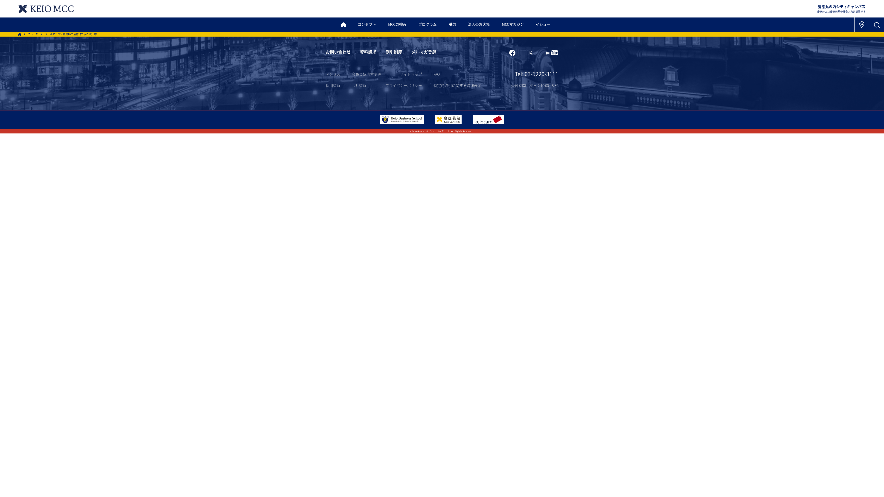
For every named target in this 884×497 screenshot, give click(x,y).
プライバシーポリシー (403, 85)
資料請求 (368, 52)
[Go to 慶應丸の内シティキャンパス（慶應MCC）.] (19, 34)
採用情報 (333, 85)
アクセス (333, 74)
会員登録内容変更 (366, 74)
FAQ (436, 74)
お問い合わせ (338, 52)
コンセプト (367, 24)
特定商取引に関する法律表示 (457, 85)
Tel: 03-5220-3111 (536, 74)
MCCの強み (397, 24)
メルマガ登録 (423, 52)
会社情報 (359, 85)
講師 (452, 24)
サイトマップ (411, 74)
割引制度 (394, 52)
